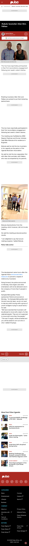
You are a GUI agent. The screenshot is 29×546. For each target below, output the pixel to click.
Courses (19, 493)
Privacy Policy (21, 509)
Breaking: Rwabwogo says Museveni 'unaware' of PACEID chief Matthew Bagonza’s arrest (18, 455)
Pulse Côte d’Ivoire (20, 527)
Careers (19, 496)
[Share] (25, 34)
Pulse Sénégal (21, 531)
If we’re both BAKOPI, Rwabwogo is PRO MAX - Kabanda (18, 418)
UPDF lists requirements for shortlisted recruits (16, 427)
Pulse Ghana (4, 529)
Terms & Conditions (4, 518)
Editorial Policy (21, 512)
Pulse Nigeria (5, 526)
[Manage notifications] (26, 543)
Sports (19, 499)
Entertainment (7, 6)
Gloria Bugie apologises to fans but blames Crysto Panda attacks (18, 464)
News (10, 415)
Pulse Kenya (4, 532)
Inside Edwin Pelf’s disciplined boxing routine (17, 445)
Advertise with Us (5, 513)
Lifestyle (3, 499)
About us (3, 509)
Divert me (4, 359)
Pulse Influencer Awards (21, 516)
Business (3, 502)
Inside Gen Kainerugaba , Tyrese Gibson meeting (18, 436)
